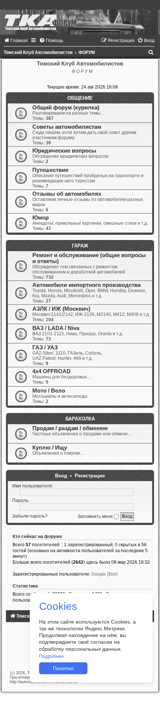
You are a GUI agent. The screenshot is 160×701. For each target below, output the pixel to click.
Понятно (63, 668)
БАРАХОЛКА (80, 419)
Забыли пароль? (30, 516)
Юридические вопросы (64, 151)
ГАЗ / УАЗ (45, 347)
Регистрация (90, 475)
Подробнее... (53, 656)
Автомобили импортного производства (86, 285)
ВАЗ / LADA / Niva (55, 328)
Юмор (40, 218)
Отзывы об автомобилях (66, 194)
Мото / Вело (48, 391)
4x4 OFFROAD (51, 371)
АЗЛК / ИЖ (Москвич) (61, 309)
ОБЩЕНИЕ (80, 98)
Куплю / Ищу (49, 448)
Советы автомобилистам (66, 127)
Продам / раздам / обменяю (70, 428)
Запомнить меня (96, 516)
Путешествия (50, 170)
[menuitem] (16, 40)
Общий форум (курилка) (65, 108)
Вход (61, 475)
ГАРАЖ (80, 246)
